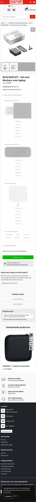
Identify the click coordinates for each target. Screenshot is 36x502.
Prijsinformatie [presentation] (18, 294)
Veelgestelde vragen (6, 445)
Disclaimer (4, 474)
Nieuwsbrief (4, 442)
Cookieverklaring (6, 469)
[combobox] (15, 17)
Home (2, 23)
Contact (3, 453)
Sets (30, 23)
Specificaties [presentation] (18, 304)
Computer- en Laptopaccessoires (17, 23)
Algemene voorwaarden (7, 464)
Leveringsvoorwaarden (7, 466)
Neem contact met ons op (9, 283)
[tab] (18, 294)
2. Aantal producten (10, 245)
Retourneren (4, 455)
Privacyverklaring (6, 471)
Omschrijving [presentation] (18, 299)
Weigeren (15, 495)
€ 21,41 (7, 369)
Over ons (3, 440)
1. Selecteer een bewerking (12, 95)
